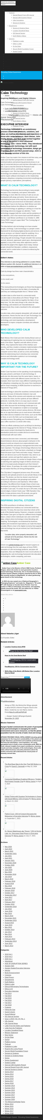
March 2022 (9, 851)
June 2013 (8, 943)
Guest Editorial (10, 1014)
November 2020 (10, 863)
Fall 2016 (8, 1000)
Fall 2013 (8, 993)
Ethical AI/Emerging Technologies (17, 986)
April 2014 (8, 936)
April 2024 (8, 849)
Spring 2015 (9, 1076)
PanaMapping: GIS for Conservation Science (20, 666)
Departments (13, 26)
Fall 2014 (8, 996)
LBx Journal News (11, 1023)
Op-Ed (7, 1039)
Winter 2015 (9, 1106)
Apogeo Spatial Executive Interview (17, 968)
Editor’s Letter (17, 43)
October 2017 (9, 893)
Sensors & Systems (19, 23)
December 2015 (10, 918)
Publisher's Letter (11, 1046)
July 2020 (8, 867)
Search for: (4, 677)
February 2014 (10, 939)
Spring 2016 (9, 1079)
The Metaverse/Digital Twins (15, 1102)
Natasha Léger (13, 115)
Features (11, 13)
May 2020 (8, 872)
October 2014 (9, 930)
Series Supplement (11, 1060)
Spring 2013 (9, 1072)
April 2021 (8, 858)
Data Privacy (9, 977)
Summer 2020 (10, 1099)
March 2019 (9, 879)
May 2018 (8, 886)
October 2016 (9, 904)
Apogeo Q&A (9, 966)
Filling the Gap (10, 1009)
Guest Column (10, 1012)
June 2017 (8, 897)
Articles (7, 95)
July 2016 (8, 909)
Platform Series (10, 1042)
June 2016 (8, 911)
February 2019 (10, 881)
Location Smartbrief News (21, 30)
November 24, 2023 (12, 718)
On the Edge (17, 46)
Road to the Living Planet (14, 1049)
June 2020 (8, 870)
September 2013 (11, 941)
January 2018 (9, 890)
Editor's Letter (9, 984)
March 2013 (9, 946)
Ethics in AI (9, 989)
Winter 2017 (9, 1111)
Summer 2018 (10, 1097)
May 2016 (8, 913)
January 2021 (9, 860)
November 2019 (10, 874)
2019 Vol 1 (8, 954)
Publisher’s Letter (18, 41)
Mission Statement (11, 1033)
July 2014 (8, 932)
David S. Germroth (18, 766)
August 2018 (9, 883)
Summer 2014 (10, 1088)
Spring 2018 (9, 1083)
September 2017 (11, 895)
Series (7, 1058)
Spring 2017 (9, 1081)
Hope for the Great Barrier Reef (15, 655)
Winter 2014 (9, 1104)
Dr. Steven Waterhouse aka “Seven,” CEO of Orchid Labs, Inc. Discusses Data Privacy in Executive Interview (23, 833)
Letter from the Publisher (13, 1028)
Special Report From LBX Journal (23, 15)
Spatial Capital (17, 51)
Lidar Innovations (18, 20)
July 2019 (8, 877)
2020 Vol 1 (8, 959)
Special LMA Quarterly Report (22, 17)
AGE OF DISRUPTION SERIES (16, 963)
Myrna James (31, 781)
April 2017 (8, 900)
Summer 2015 (10, 1090)
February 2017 (10, 902)
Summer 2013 (10, 1086)
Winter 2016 (9, 1109)
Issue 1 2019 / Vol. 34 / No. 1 (15, 1019)
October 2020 (9, 865)
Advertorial (8, 961)
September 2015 (11, 920)
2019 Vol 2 (8, 956)
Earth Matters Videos (19, 36)
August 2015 (9, 923)
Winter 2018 (9, 1113)
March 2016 (9, 916)
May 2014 (8, 934)
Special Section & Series (13, 1069)
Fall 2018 (8, 1005)
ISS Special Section (19, 33)
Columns (11, 39)
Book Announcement (12, 973)
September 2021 (11, 854)
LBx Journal (9, 1021)
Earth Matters (9, 982)
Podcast (8, 1044)
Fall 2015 (8, 998)
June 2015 (8, 925)
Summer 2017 (10, 1095)
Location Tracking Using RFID (15, 647)
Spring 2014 (11, 117)
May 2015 (8, 927)
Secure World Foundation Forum (23, 49)
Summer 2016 (10, 1092)
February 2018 (10, 888)
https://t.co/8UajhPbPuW (18, 712)
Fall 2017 (8, 1003)
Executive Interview (12, 991)
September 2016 (11, 907)
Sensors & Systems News (21, 28)
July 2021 (8, 856)
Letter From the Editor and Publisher (17, 1026)
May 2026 (8, 847)
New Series (9, 1035)
